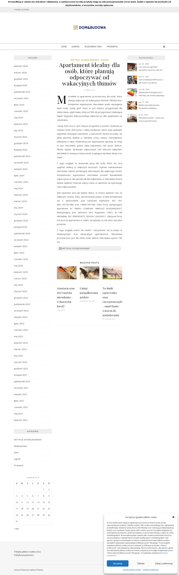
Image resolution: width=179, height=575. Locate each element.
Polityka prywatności (151, 569)
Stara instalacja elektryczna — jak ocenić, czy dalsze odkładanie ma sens (151, 81)
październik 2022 (22, 304)
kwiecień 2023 (21, 272)
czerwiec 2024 (21, 181)
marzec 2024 (20, 201)
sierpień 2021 (20, 394)
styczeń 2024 (20, 214)
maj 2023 (18, 265)
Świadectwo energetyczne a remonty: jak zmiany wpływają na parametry (151, 94)
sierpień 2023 (20, 246)
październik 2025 (22, 91)
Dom (64, 46)
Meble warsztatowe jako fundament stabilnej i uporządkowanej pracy (149, 107)
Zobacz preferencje (164, 563)
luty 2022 (18, 355)
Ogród (76, 46)
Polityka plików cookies (132, 569)
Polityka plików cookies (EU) (27, 551)
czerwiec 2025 (21, 111)
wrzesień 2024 (21, 162)
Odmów (140, 563)
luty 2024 (18, 207)
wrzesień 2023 (21, 239)
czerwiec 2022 (21, 329)
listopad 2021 (20, 375)
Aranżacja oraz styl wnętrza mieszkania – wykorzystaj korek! (66, 297)
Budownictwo (93, 46)
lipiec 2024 (19, 175)
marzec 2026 (20, 72)
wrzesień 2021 (21, 387)
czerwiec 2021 (21, 407)
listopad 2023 (20, 227)
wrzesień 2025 (21, 98)
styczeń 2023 (20, 291)
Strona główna (21, 10)
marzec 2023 (20, 278)
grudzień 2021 (21, 368)
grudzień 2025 (21, 79)
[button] (173, 517)
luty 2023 (18, 284)
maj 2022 (18, 336)
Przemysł (112, 46)
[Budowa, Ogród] (89, 27)
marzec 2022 (20, 349)
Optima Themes (36, 570)
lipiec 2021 (19, 400)
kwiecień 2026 (21, 66)
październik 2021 (22, 381)
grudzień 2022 (21, 297)
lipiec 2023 (19, 252)
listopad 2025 (20, 85)
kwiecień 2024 (21, 194)
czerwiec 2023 (21, 259)
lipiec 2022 (19, 323)
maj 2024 (18, 188)
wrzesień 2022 (21, 310)
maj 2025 (18, 117)
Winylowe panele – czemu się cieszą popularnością (151, 119)
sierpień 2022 (20, 317)
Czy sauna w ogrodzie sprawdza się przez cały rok (150, 68)
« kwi (16, 528)
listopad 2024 (20, 149)
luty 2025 (18, 130)
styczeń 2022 (20, 362)
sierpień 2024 (20, 169)
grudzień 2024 (21, 143)
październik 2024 (22, 156)
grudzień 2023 (21, 220)
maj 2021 (18, 413)
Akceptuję (117, 563)
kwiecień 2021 (21, 420)
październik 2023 (22, 233)
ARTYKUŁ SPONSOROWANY (28, 439)
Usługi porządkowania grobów (89, 293)
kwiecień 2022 (21, 342)
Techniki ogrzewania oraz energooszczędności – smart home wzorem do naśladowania (115, 302)
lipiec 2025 (19, 104)
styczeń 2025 (20, 136)
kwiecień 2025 (21, 124)
